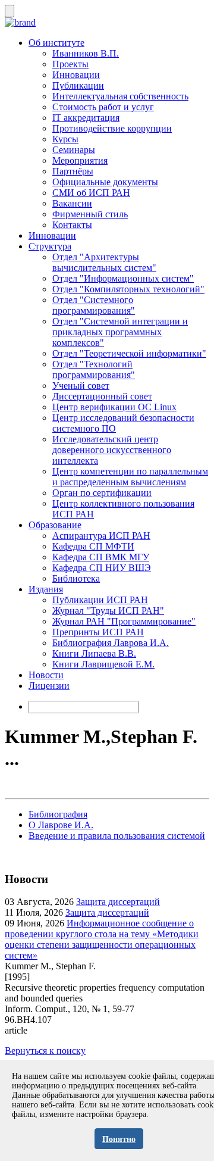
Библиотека (76, 578)
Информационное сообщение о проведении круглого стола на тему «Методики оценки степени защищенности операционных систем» (102, 939)
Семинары (73, 150)
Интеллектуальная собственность (120, 96)
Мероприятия (80, 160)
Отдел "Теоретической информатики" (129, 353)
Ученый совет (80, 385)
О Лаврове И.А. (61, 825)
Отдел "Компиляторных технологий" (128, 289)
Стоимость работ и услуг (103, 107)
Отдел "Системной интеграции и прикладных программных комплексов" (120, 332)
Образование (55, 525)
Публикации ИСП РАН (100, 600)
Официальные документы (105, 182)
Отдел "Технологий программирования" (93, 369)
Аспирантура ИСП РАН (101, 535)
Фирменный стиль (90, 214)
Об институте (56, 43)
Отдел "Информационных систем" (123, 278)
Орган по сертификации (102, 493)
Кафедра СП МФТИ (93, 546)
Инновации (76, 75)
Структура (50, 246)
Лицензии (49, 686)
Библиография (58, 814)
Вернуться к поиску (45, 1050)
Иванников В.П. (85, 53)
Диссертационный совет (102, 396)
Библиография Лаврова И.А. (110, 643)
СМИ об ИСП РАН (91, 193)
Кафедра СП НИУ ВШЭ (101, 568)
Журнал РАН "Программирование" (124, 621)
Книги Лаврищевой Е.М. (103, 664)
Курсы (65, 139)
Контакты (72, 225)
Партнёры (72, 171)
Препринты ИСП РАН (98, 632)
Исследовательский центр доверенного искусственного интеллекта (111, 450)
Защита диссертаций (118, 902)
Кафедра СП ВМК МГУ (100, 557)
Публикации (78, 85)
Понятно (119, 1139)
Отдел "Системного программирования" (93, 305)
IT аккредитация (85, 118)
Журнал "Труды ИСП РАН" (108, 611)
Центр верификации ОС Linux (114, 407)
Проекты (70, 64)
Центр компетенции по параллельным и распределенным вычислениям (130, 476)
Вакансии (72, 203)
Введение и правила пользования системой (117, 836)
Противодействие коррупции (112, 128)
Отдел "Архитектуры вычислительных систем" (104, 262)
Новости (46, 675)
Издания (46, 589)
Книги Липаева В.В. (94, 653)
